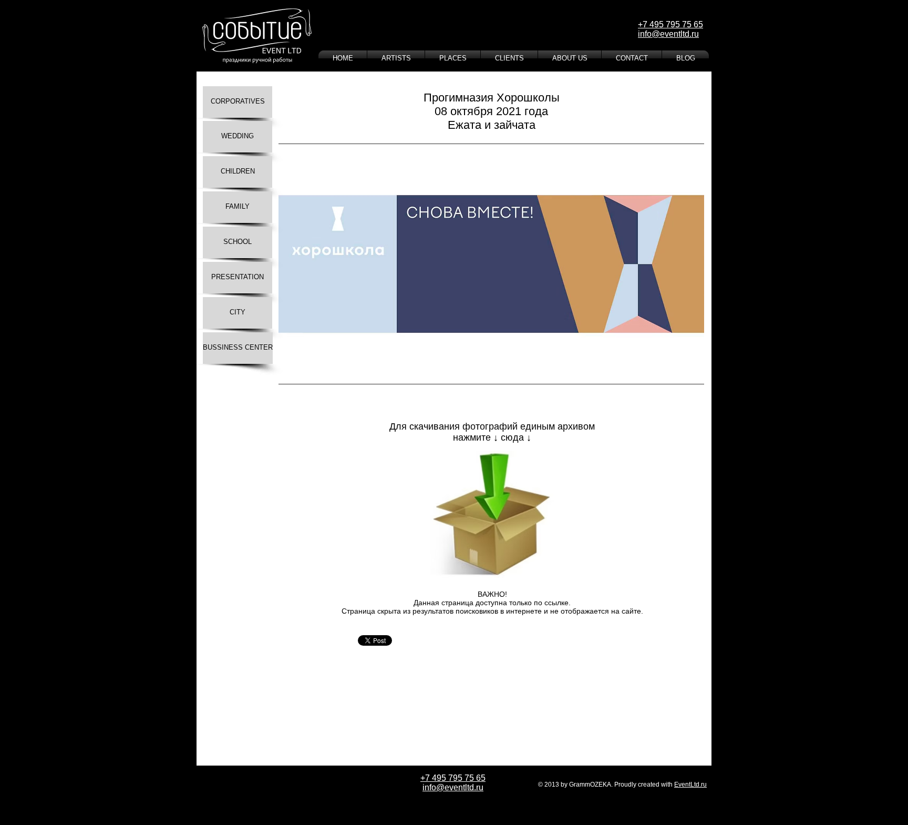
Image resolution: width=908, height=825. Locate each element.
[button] (491, 264)
